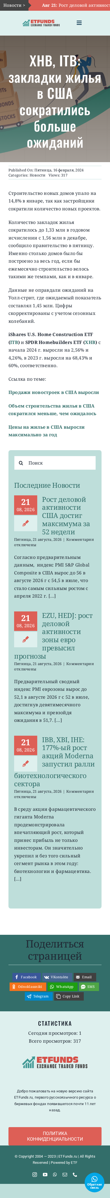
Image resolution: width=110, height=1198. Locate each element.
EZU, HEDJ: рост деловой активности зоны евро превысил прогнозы (53, 636)
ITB (14, 342)
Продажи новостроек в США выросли (53, 392)
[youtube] (45, 1174)
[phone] (75, 1174)
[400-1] (41, 19)
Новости (38, 175)
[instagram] (34, 1174)
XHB (90, 342)
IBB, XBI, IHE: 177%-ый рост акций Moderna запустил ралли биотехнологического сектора (54, 761)
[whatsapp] (55, 1174)
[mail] (65, 1174)
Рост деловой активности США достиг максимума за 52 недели (66, 515)
